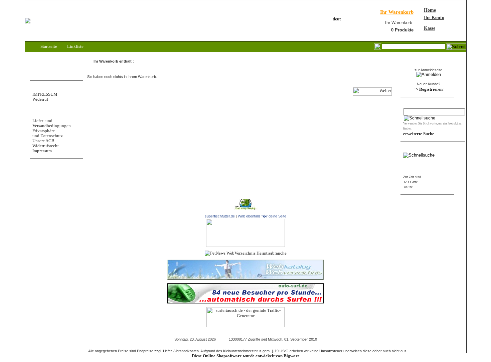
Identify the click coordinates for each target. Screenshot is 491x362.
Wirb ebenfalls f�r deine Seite (262, 216)
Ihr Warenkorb (397, 12)
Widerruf (40, 99)
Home (430, 10)
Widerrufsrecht (45, 145)
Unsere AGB (43, 140)
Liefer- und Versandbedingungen (51, 123)
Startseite (48, 46)
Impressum (42, 150)
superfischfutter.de (220, 216)
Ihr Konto (434, 17)
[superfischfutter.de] (245, 245)
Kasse (429, 28)
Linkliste (75, 46)
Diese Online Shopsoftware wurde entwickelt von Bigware (246, 355)
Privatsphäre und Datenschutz (47, 133)
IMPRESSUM (44, 94)
